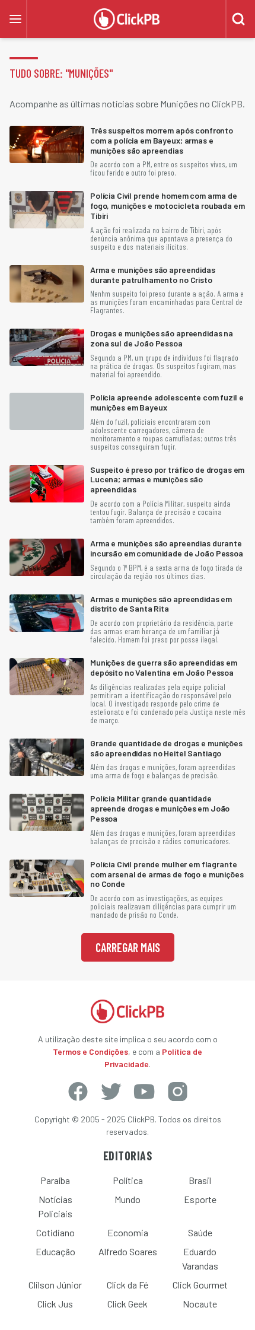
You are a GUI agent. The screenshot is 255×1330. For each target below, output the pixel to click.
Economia (127, 1232)
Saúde (200, 1232)
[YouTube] (144, 1091)
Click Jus (55, 1303)
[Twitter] (111, 1091)
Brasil (200, 1180)
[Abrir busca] (238, 19)
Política (128, 1180)
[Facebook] (78, 1091)
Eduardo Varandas (200, 1258)
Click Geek (127, 1303)
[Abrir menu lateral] (15, 19)
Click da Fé (127, 1284)
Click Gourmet (200, 1284)
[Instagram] (177, 1091)
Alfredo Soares (127, 1251)
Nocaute (200, 1303)
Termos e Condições (90, 1051)
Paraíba (55, 1180)
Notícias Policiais (55, 1206)
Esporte (200, 1199)
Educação (55, 1251)
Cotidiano (55, 1232)
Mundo (127, 1199)
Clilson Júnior (55, 1284)
